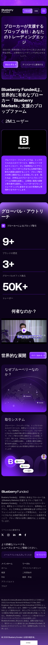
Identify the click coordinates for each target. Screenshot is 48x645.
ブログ (4, 586)
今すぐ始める (37, 355)
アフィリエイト (7, 581)
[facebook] (26, 534)
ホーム (4, 568)
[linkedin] (14, 534)
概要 (3, 572)
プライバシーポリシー (31, 568)
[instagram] (8, 534)
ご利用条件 (27, 572)
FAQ (3, 577)
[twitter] (2, 534)
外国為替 (27, 11)
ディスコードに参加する (32, 64)
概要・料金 (27, 577)
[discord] (20, 534)
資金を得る (9, 64)
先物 (36, 11)
